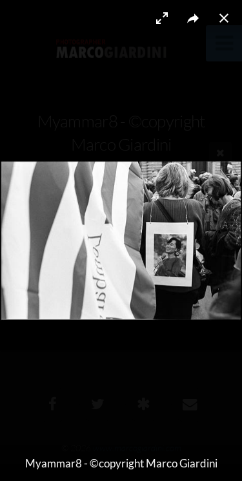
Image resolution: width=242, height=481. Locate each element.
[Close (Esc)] (223, 18)
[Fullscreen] (161, 18)
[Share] (192, 18)
